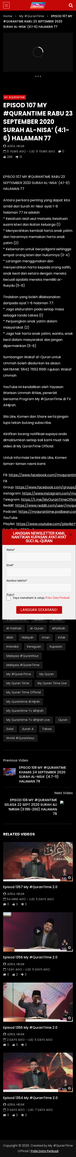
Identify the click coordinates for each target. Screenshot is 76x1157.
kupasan (56, 646)
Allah (9, 637)
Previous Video (15, 760)
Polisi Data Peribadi (44, 1151)
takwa (47, 729)
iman (46, 637)
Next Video (63, 793)
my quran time (17, 683)
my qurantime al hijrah (23, 701)
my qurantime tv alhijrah (24, 711)
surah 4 (28, 729)
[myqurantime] (38, 5)
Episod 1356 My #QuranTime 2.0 (30, 957)
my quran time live (52, 683)
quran (63, 720)
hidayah (28, 637)
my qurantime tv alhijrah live (28, 720)
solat (10, 729)
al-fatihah (14, 628)
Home (7, 16)
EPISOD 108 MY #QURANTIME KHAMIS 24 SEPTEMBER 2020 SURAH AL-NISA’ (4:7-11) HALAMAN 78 (42, 774)
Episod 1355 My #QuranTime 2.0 (30, 1027)
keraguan (34, 646)
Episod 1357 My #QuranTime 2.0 (30, 887)
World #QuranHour (20, 738)
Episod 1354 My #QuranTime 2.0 (30, 1097)
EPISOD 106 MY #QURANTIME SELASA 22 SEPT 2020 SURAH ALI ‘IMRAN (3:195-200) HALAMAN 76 (30, 807)
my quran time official (23, 692)
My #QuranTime (31, 16)
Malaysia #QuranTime (22, 665)
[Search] (70, 5)
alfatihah (58, 628)
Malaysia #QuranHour (22, 656)
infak (61, 637)
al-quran (36, 628)
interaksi (12, 646)
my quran (46, 674)
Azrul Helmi (15, 146)
